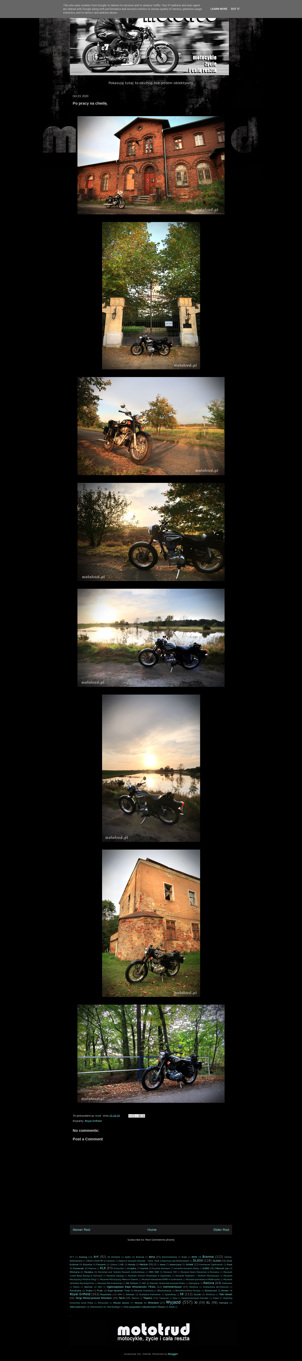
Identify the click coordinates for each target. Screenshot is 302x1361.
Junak (189, 1264)
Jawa (162, 1264)
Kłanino (92, 1268)
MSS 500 (154, 1272)
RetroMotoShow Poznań (188, 1290)
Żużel (172, 1307)
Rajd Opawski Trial (119, 1290)
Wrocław (153, 1302)
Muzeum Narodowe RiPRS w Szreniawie (162, 1279)
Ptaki (100, 1290)
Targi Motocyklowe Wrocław (93, 1298)
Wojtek (139, 1302)
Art (96, 1257)
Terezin (135, 1298)
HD (122, 1264)
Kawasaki (78, 1268)
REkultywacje (164, 1290)
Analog (83, 1256)
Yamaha (223, 1302)
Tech (121, 1298)
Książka (131, 1268)
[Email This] (130, 1116)
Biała (184, 1257)
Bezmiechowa (169, 1257)
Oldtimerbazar (172, 1286)
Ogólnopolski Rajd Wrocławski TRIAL (131, 1286)
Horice (143, 1264)
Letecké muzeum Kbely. (186, 1268)
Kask (229, 1264)
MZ (144, 1283)
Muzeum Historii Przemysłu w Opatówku (149, 1275)
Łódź (206, 1268)
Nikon (76, 1287)
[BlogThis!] (133, 1116)
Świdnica (210, 1294)
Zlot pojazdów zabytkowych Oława (144, 1306)
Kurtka (144, 1268)
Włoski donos (121, 1302)
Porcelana (75, 1290)
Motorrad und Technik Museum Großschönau (121, 1272)
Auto (128, 1256)
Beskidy (140, 1257)
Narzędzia (194, 1283)
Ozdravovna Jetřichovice (216, 1287)
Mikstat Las (222, 1268)
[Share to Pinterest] (143, 1116)
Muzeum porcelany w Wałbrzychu (203, 1279)
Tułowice (164, 1298)
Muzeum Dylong (115, 1275)
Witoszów (103, 1303)
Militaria (75, 1272)
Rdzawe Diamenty (143, 1290)
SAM (119, 1294)
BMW (194, 1256)
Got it (235, 8)
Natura (208, 1283)
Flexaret (101, 1264)
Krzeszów (119, 1268)
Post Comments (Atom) (159, 1239)
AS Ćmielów (113, 1257)
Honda (131, 1264)
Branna (208, 1257)
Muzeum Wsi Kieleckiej (110, 1283)
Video (216, 1298)
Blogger (173, 1354)
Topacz (147, 1298)
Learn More (219, 8)
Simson (130, 1294)
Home (152, 1230)
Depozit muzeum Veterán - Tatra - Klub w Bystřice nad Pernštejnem (153, 1261)
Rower (225, 1290)
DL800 (217, 1260)
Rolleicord (211, 1290)
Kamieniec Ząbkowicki (211, 1264)
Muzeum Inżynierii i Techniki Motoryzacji (197, 1275)
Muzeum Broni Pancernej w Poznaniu (200, 1272)
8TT (72, 1257)
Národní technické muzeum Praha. (167, 1283)
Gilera (113, 1264)
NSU (100, 1287)
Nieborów (227, 1283)
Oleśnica (193, 1287)
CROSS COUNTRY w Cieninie (100, 1261)
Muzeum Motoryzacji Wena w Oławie (119, 1279)
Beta (152, 1256)
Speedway (170, 1294)
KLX (103, 1268)
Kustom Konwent (161, 1268)
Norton (88, 1286)
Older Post (221, 1230)
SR (182, 1294)
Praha (89, 1290)
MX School (132, 1283)
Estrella (87, 1264)
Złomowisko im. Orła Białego (105, 1307)
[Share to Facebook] (140, 1116)
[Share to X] (136, 1116)
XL (208, 1302)
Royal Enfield (93, 1121)
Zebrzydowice (78, 1306)
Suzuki (197, 1294)
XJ (195, 1302)
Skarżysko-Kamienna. (150, 1294)
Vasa (175, 1298)
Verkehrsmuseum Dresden (194, 1298)
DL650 (198, 1260)
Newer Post (81, 1230)
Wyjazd (173, 1302)
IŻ (155, 1264)
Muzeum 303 (170, 1272)
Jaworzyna (175, 1264)
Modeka (88, 1272)
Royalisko (106, 1294)
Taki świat (225, 1294)
